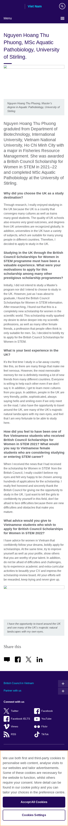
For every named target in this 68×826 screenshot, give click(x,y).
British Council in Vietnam (19, 683)
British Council (13, 6)
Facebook (47, 711)
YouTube (46, 718)
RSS (13, 734)
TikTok (45, 734)
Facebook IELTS (20, 718)
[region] (34, 788)
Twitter (14, 711)
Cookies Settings (34, 815)
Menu (8, 18)
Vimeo (14, 726)
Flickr (44, 726)
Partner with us (12, 690)
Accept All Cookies (34, 802)
